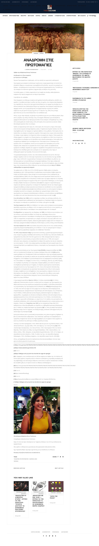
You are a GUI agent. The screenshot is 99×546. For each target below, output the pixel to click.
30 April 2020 (43, 69)
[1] (41, 182)
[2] (55, 195)
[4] (17, 247)
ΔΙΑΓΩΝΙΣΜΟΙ (34, 1)
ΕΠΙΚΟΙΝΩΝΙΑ (25, 1)
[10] (56, 325)
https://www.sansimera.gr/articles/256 (25, 348)
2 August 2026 (75, 81)
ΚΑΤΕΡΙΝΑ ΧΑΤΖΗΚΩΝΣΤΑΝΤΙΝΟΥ (32, 69)
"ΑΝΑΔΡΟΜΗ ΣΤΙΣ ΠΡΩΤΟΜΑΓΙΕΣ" (21, 459)
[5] (54, 252)
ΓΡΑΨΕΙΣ (42, 53)
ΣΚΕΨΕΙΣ (59, 492)
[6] (51, 280)
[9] (31, 311)
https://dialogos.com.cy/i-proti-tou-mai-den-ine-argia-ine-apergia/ (32, 353)
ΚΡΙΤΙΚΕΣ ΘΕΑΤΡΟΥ (23, 493)
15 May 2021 (17, 515)
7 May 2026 (75, 91)
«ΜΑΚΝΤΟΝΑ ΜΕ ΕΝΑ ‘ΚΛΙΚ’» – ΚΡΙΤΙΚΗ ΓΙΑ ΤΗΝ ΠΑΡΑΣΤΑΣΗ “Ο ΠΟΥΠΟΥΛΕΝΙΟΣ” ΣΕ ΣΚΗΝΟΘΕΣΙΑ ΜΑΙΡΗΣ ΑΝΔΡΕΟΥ (39, 501)
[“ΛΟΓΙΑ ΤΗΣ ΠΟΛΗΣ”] (55, 487)
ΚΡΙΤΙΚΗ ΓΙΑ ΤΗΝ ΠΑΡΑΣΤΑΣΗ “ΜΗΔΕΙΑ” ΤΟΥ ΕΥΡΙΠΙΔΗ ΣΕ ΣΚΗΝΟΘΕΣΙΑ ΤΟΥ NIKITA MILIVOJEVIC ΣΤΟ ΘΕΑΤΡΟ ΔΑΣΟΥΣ (82, 75)
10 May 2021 (35, 510)
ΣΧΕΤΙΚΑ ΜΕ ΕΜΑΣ (5, 1)
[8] (43, 307)
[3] (53, 202)
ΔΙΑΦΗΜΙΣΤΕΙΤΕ (16, 1)
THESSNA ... (36, 53)
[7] (49, 286)
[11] (58, 336)
